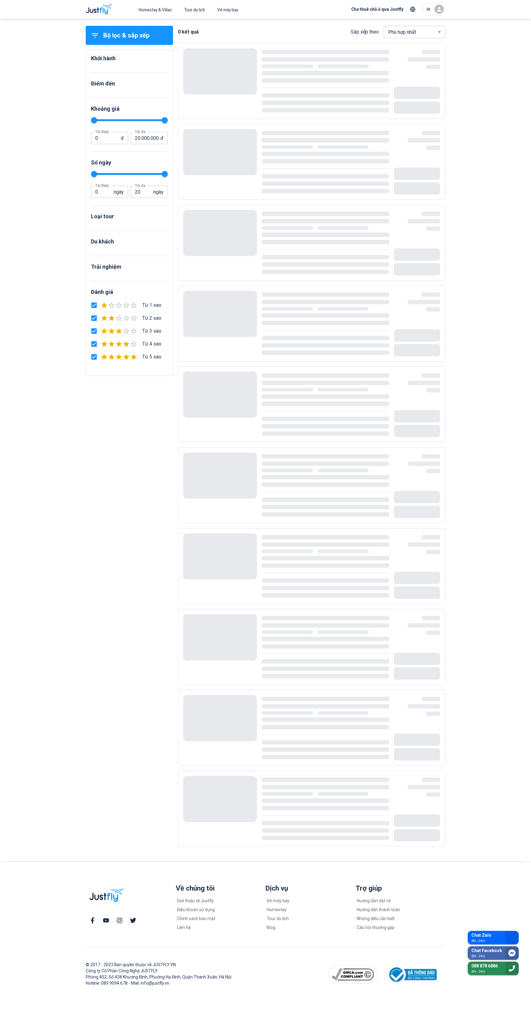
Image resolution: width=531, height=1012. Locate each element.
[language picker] (412, 9)
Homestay (277, 909)
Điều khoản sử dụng (196, 909)
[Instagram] (119, 920)
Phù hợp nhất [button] (402, 32)
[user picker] (433, 9)
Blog (271, 927)
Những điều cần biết (376, 918)
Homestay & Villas (155, 9)
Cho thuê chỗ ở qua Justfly (377, 9)
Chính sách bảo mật (196, 918)
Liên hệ (184, 927)
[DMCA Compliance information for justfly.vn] (353, 974)
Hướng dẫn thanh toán (378, 909)
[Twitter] (133, 920)
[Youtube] (106, 920)
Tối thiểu (102, 132)
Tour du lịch (194, 9)
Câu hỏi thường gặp (376, 927)
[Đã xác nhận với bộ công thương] (412, 975)
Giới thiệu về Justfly (195, 900)
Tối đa (140, 132)
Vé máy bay (227, 9)
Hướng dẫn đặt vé (374, 900)
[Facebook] (92, 920)
